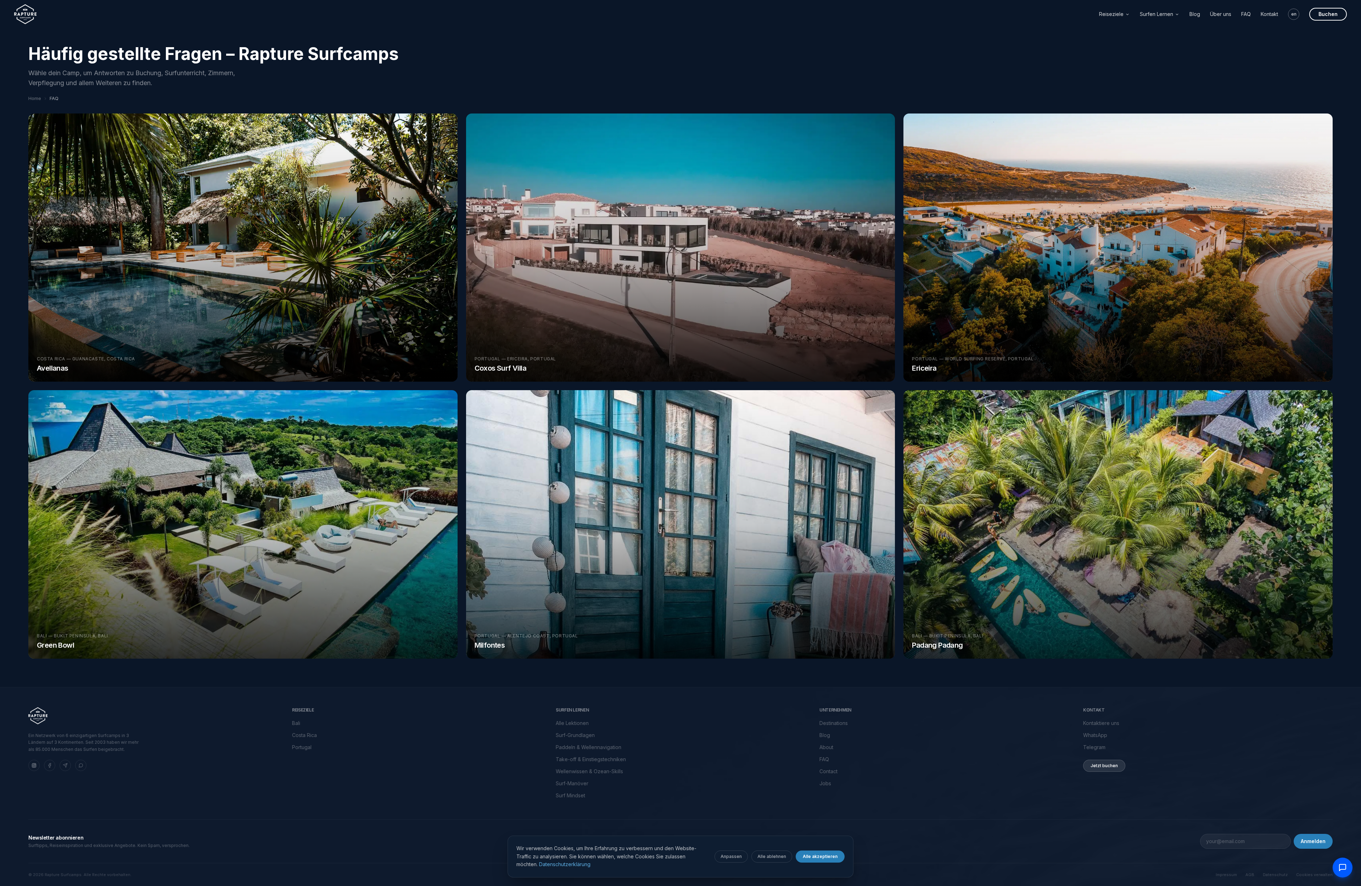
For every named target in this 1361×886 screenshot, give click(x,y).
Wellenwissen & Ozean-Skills (589, 771)
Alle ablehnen (771, 856)
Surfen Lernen (1156, 14)
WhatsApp (1095, 735)
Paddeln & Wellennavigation (588, 747)
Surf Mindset (570, 795)
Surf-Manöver (572, 783)
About (826, 747)
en (1293, 14)
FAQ (1246, 14)
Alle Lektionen (572, 723)
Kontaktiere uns (1101, 723)
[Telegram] (65, 765)
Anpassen (731, 856)
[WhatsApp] (80, 765)
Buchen (1328, 14)
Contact (828, 771)
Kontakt (1269, 14)
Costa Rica (304, 735)
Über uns (1220, 14)
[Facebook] (49, 765)
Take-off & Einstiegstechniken (591, 759)
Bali (296, 723)
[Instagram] (34, 765)
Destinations (833, 723)
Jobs (825, 783)
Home (34, 98)
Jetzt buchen (1104, 765)
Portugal (302, 747)
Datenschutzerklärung (564, 864)
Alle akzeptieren (820, 856)
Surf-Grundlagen (575, 735)
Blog (1194, 14)
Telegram (1094, 747)
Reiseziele (1111, 14)
